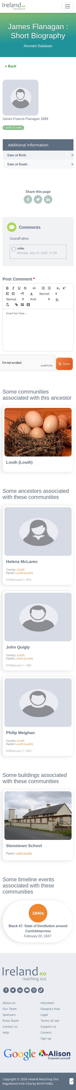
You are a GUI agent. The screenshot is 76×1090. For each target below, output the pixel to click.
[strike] (25, 288)
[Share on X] (38, 199)
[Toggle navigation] (67, 6)
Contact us (10, 1027)
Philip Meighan (20, 732)
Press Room (11, 1021)
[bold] (7, 288)
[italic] (13, 288)
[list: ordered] (43, 288)
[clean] (7, 304)
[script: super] (64, 288)
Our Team (10, 1009)
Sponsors (9, 1015)
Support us (48, 1027)
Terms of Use (50, 1021)
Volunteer (47, 1003)
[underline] (19, 288)
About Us (9, 1003)
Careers (46, 1032)
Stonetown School (24, 845)
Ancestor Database (38, 46)
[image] (22, 304)
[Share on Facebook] (28, 199)
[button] (31, 293)
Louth (20, 569)
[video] (28, 304)
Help (6, 1032)
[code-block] (34, 288)
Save (66, 363)
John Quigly (18, 647)
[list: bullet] (49, 288)
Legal (44, 1015)
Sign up (46, 1038)
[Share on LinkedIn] (48, 199)
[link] (16, 304)
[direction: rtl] (22, 293)
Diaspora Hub (50, 1009)
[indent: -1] (7, 293)
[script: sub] (58, 288)
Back (12, 66)
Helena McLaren (22, 561)
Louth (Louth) (19, 462)
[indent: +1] (13, 293)
